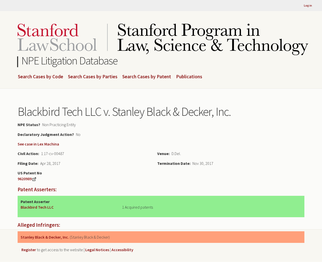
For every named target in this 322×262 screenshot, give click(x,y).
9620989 (25, 178)
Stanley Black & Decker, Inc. (45, 237)
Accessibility (122, 249)
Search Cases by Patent (146, 77)
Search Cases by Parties (92, 77)
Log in (308, 5)
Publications (189, 77)
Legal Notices (97, 249)
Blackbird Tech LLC (37, 207)
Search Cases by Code (40, 77)
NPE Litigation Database (69, 60)
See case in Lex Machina (38, 143)
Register (28, 249)
